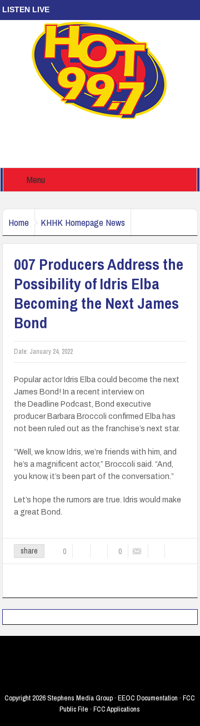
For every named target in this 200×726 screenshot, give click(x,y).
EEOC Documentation (148, 698)
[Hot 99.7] (100, 70)
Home (18, 222)
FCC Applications (116, 709)
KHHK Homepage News (83, 222)
